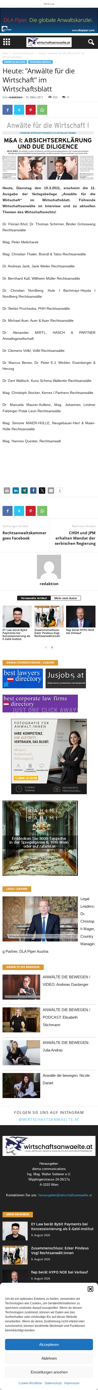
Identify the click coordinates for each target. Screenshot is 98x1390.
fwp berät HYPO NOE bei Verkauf (80, 631)
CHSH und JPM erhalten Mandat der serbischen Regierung (75, 538)
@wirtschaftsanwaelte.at (49, 1119)
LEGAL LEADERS (16, 889)
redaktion (15, 97)
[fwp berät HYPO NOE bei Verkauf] (80, 616)
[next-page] (52, 647)
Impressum (71, 1383)
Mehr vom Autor (65, 598)
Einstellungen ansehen (49, 1372)
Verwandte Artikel (34, 598)
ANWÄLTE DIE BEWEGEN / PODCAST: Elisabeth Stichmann (66, 1017)
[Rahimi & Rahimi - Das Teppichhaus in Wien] (49, 838)
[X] (19, 110)
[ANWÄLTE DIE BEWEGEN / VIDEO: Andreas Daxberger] (21, 988)
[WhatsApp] (42, 110)
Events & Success (23, 53)
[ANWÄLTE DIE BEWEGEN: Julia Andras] (21, 1054)
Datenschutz (53, 1383)
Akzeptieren (49, 1344)
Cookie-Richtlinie (30, 1383)
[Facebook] (8, 110)
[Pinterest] (31, 110)
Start (5, 53)
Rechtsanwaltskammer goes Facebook (24, 535)
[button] (90, 1289)
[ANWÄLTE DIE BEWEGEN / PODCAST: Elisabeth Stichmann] (21, 1021)
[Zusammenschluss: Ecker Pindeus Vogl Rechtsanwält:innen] (49, 616)
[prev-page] (45, 647)
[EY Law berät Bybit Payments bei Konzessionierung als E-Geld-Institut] (17, 616)
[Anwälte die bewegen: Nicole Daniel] (21, 1087)
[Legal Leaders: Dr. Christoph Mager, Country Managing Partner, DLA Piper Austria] (40, 920)
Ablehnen (49, 1358)
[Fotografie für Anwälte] (49, 756)
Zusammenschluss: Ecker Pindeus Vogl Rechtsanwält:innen (47, 633)
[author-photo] (49, 567)
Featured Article (40, 62)
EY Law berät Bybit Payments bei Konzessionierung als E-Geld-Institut (16, 634)
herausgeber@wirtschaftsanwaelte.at (65, 1195)
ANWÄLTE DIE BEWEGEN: (23, 967)
